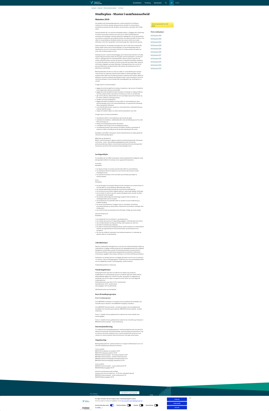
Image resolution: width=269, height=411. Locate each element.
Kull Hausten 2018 (156, 52)
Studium (100, 8)
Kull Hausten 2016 (156, 58)
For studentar (94, 393)
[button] (166, 3)
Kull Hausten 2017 (156, 55)
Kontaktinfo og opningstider (129, 392)
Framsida (93, 8)
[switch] (129, 405)
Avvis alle (177, 407)
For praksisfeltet (94, 395)
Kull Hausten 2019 (156, 48)
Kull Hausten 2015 (156, 61)
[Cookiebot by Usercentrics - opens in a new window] (86, 408)
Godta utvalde (177, 403)
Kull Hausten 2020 (156, 45)
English (177, 2)
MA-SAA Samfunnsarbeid (110, 8)
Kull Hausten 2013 (156, 68)
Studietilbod (137, 3)
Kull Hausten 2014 (156, 65)
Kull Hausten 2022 (156, 38)
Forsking (148, 3)
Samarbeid (157, 3)
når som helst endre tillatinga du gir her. (132, 400)
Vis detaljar (98, 407)
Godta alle (176, 399)
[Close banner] (190, 397)
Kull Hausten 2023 (156, 35)
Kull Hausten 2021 (156, 42)
